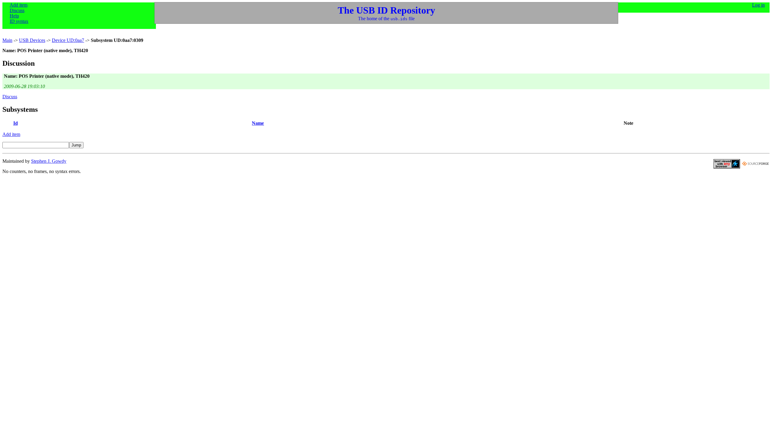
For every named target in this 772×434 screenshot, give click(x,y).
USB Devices (32, 40)
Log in (758, 5)
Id (15, 123)
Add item (18, 5)
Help (14, 15)
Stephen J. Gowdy (48, 161)
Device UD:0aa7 (68, 40)
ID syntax (19, 21)
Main (7, 40)
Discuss (17, 10)
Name (258, 123)
